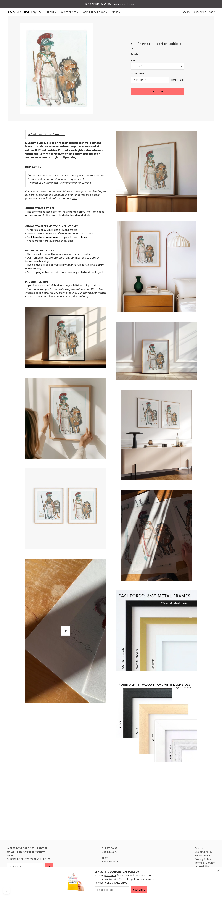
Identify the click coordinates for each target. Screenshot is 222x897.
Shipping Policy (203, 852)
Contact (200, 848)
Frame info (177, 80)
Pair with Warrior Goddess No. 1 (46, 134)
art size (135, 60)
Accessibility (202, 866)
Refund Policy (203, 855)
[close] (218, 870)
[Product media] (65, 337)
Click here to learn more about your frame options (57, 237)
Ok (48, 866)
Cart (212, 12)
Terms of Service (205, 863)
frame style (138, 73)
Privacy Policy (203, 859)
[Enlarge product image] (64, 68)
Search (187, 12)
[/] (24, 12)
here (74, 198)
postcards (110, 875)
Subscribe (139, 889)
